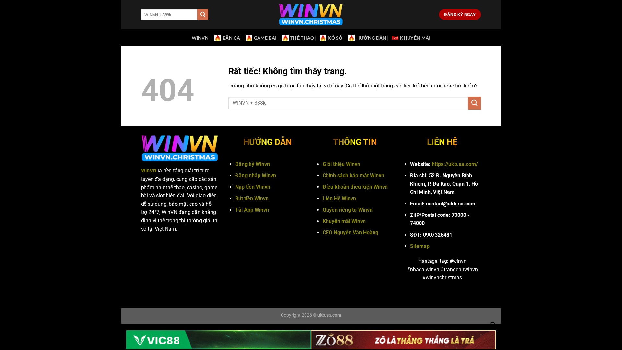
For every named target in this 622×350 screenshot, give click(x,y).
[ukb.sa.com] (311, 15)
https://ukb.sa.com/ (455, 164)
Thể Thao (302, 38)
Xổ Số (335, 38)
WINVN (200, 38)
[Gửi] (202, 14)
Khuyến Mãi (415, 38)
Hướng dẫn (371, 38)
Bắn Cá (231, 38)
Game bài (265, 38)
